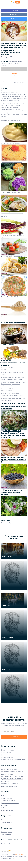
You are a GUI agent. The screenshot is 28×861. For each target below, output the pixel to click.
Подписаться (14, 736)
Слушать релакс (7, 752)
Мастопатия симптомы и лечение (12, 771)
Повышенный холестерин (10, 783)
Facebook (14, 10)
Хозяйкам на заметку (8, 800)
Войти (17, 2)
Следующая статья (19, 82)
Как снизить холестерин (9, 786)
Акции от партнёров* (14, 68)
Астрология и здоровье (9, 769)
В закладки (14, 73)
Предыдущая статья (9, 81)
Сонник (5, 808)
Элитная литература (9, 755)
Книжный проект (7, 757)
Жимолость (5, 781)
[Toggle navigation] (21, 2)
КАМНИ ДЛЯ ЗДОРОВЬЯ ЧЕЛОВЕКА (13, 776)
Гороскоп (5, 805)
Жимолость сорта (7, 774)
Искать (4, 796)
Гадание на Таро (7, 810)
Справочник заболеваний (10, 803)
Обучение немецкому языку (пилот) (13, 759)
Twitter (14, 19)
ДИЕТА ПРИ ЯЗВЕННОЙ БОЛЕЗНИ (12, 779)
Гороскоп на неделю (9, 750)
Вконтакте (15, 14)
